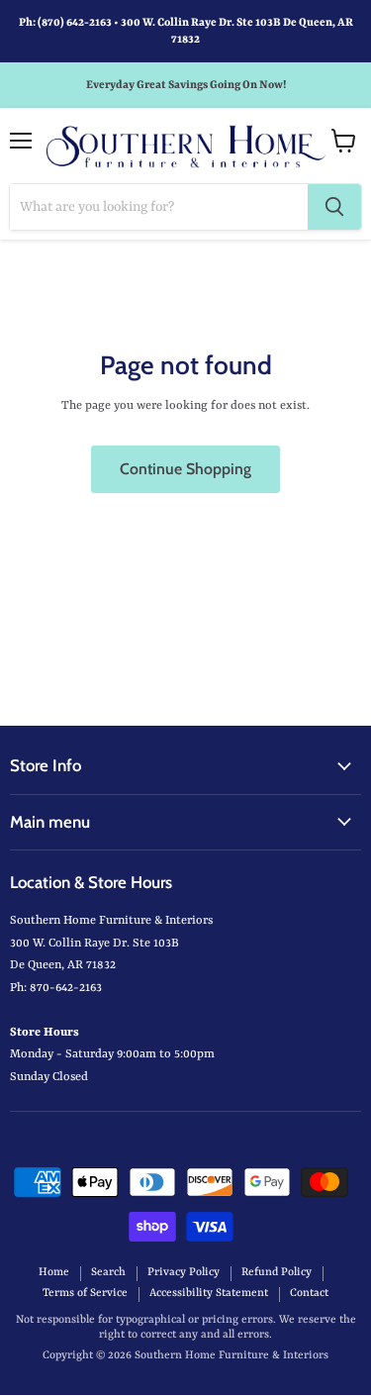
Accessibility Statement (208, 1293)
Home (54, 1272)
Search (108, 1272)
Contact (309, 1293)
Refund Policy (276, 1272)
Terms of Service (85, 1293)
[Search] (334, 207)
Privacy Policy (183, 1272)
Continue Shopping (185, 468)
